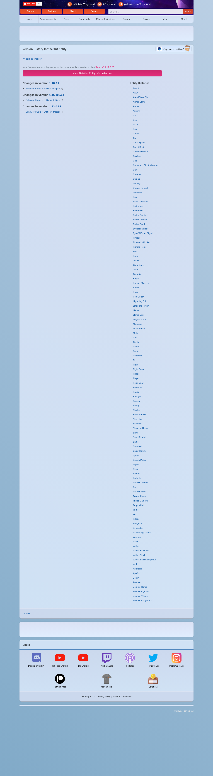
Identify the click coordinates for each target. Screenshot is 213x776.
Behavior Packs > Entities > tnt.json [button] (43, 88)
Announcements (48, 19)
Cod (135, 160)
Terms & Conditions (121, 696)
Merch (73, 11)
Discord (30, 11)
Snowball (137, 446)
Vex (135, 514)
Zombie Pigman (141, 591)
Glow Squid (138, 265)
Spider (136, 455)
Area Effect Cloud (141, 97)
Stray (135, 469)
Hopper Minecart (141, 283)
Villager (136, 519)
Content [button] (127, 19)
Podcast (52, 11)
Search (187, 11)
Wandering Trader (142, 532)
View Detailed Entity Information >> (92, 73)
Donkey (136, 183)
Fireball (136, 238)
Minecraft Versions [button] (105, 19)
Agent (136, 88)
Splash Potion (140, 460)
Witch (135, 541)
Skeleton (137, 423)
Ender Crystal (139, 215)
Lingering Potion (141, 306)
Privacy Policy (103, 696)
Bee (135, 120)
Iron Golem (138, 296)
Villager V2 (138, 523)
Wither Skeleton (141, 550)
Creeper (137, 174)
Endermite (138, 210)
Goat (135, 269)
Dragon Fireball (140, 188)
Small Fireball (139, 437)
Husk (135, 292)
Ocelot (136, 342)
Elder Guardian (140, 201)
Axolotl (136, 111)
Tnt (134, 487)
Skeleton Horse (140, 428)
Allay (135, 92)
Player (136, 378)
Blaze (135, 124)
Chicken (137, 156)
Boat (135, 129)
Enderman (138, 206)
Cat (134, 138)
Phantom (137, 355)
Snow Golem (139, 451)
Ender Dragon (140, 219)
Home (29, 19)
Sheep (136, 405)
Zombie (136, 582)
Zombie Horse (140, 587)
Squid (136, 464)
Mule (135, 333)
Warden (137, 537)
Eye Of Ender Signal (143, 233)
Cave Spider (139, 142)
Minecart (137, 324)
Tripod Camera (140, 500)
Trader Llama (139, 496)
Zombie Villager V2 (142, 600)
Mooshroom (139, 328)
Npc (135, 337)
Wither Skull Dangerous (144, 559)
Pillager (136, 374)
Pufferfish (137, 387)
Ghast (136, 260)
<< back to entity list (32, 59)
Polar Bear (138, 383)
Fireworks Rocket (141, 242)
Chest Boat (138, 147)
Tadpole (137, 478)
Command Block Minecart (145, 165)
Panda (136, 346)
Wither (136, 546)
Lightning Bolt (139, 301)
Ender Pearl (139, 224)
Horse (136, 287)
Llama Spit (138, 315)
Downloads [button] (84, 19)
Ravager (137, 396)
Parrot (136, 351)
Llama (136, 310)
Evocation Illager (141, 228)
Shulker (136, 410)
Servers (146, 19)
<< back (26, 613)
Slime (135, 432)
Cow (135, 170)
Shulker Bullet (140, 414)
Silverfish (137, 419)
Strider (136, 473)
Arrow (136, 106)
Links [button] (164, 19)
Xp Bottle (137, 568)
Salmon (136, 401)
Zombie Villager (140, 596)
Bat (134, 115)
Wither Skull (139, 555)
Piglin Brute (138, 369)
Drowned (137, 192)
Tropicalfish (138, 505)
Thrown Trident (140, 482)
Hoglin (136, 278)
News (66, 19)
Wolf (135, 564)
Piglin (135, 364)
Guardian (137, 274)
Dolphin (136, 179)
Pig (134, 360)
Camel (136, 133)
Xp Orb (136, 573)
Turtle (136, 510)
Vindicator (138, 528)
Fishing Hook (139, 247)
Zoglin (136, 578)
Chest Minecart (140, 151)
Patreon (94, 11)
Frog (135, 256)
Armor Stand (139, 102)
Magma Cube (139, 319)
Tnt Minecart (139, 491)
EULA (92, 696)
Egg (135, 197)
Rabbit (136, 392)
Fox (135, 251)
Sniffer (136, 442)
